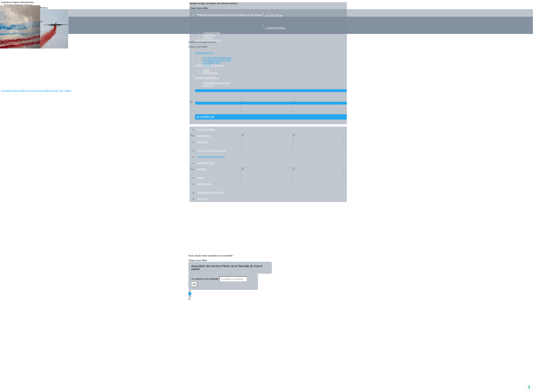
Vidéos (201, 169)
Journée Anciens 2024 (216, 83)
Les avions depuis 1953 (216, 60)
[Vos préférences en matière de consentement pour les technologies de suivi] (529, 387)
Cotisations (210, 73)
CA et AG (208, 85)
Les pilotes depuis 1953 (217, 58)
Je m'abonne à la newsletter (205, 279)
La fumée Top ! (211, 63)
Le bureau (209, 35)
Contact (208, 38)
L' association (211, 33)
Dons (206, 70)
